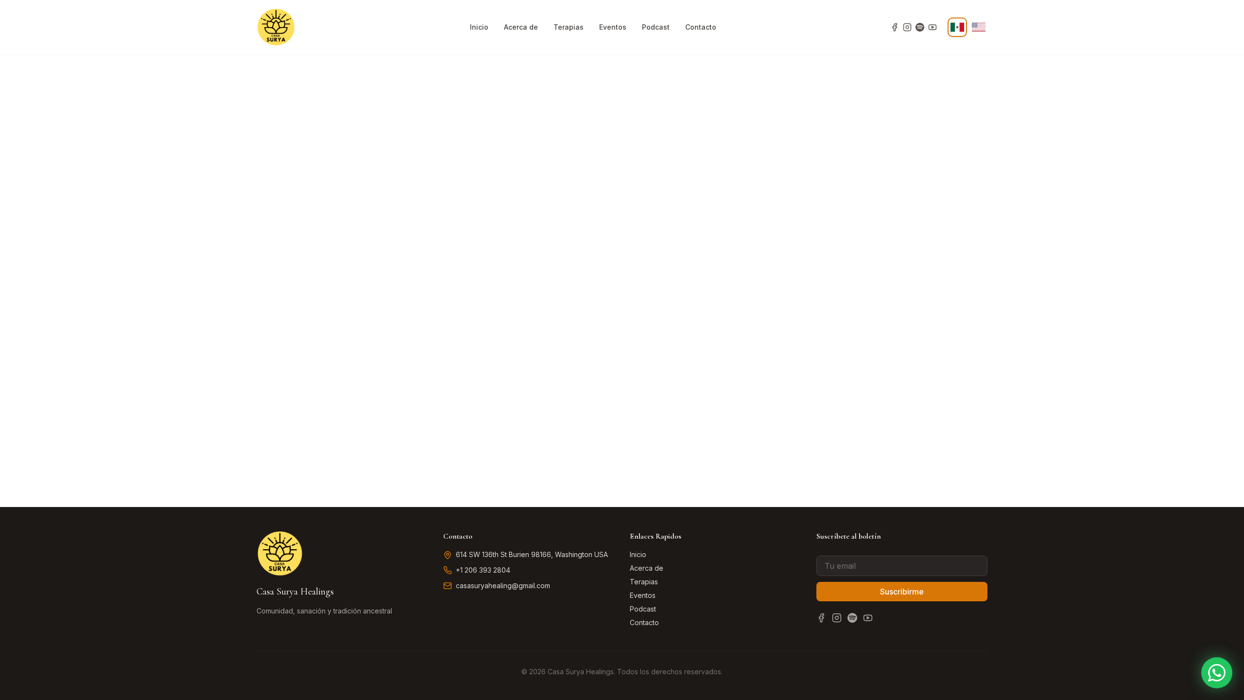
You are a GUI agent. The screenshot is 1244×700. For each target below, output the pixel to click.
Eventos (612, 27)
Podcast (656, 27)
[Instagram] (907, 27)
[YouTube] (932, 27)
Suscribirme (902, 591)
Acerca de (521, 27)
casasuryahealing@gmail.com (503, 585)
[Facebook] (894, 27)
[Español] (957, 27)
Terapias (568, 27)
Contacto (700, 27)
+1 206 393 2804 (483, 570)
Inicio (479, 27)
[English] (978, 27)
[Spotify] (920, 27)
